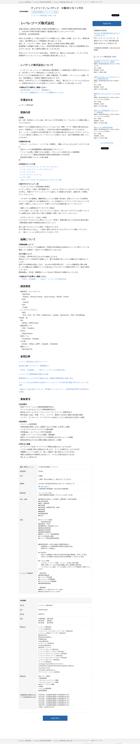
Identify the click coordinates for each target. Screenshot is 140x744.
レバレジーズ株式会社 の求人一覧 (62, 2)
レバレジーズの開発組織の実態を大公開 (33, 374)
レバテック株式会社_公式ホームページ (33, 362)
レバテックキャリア (27, 169)
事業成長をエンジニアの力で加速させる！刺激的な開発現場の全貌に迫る (46, 378)
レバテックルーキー (27, 172)
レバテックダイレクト (45, 169)
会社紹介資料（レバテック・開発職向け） (36, 90)
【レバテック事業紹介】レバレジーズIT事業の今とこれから (42, 92)
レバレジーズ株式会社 (25, 2)
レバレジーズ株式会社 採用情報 (42, 2)
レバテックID (25, 177)
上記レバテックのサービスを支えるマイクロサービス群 (40, 180)
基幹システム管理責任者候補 (103, 127)
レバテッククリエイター (49, 167)
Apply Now (55, 718)
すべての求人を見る (106, 143)
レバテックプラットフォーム (31, 174)
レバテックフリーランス (29, 167)
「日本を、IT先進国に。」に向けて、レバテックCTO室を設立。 (44, 279)
